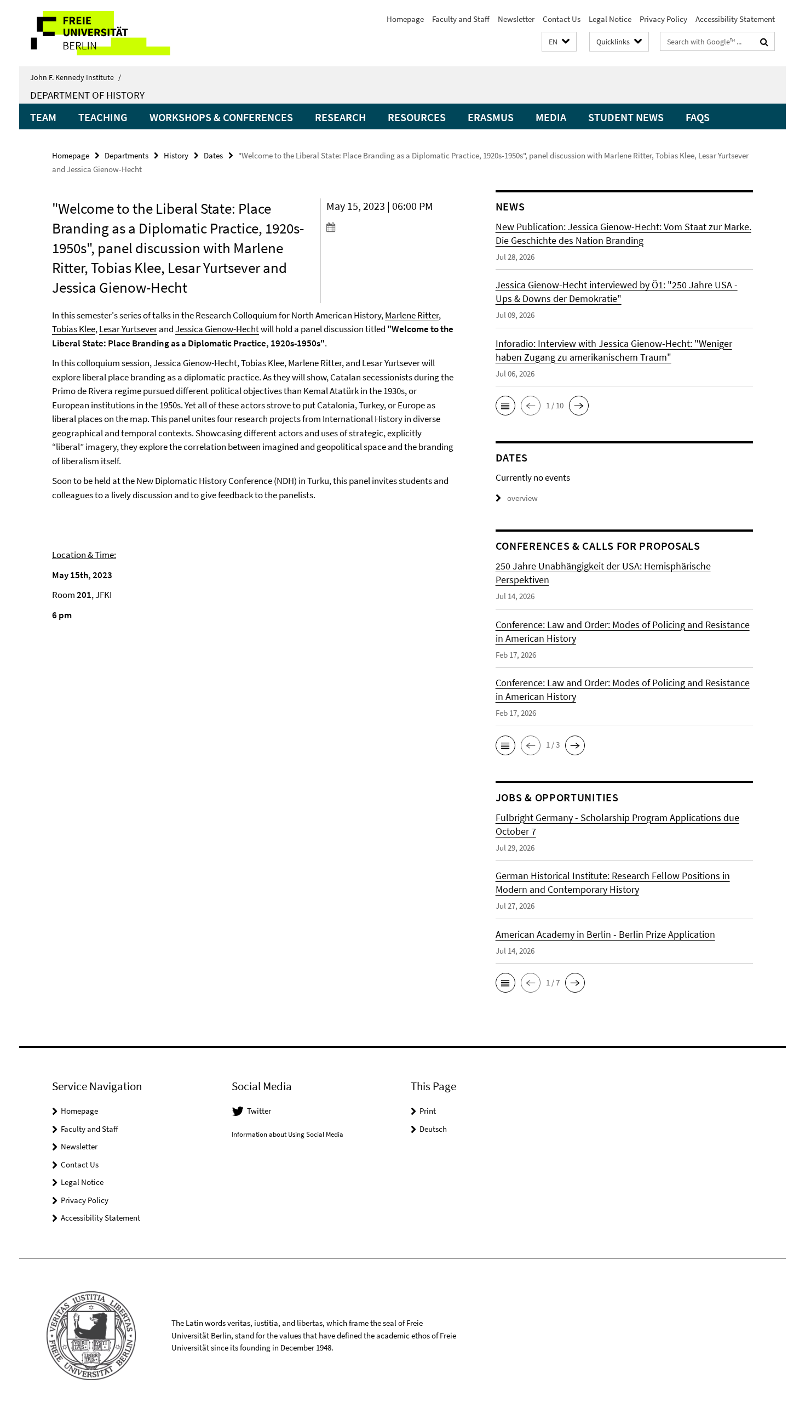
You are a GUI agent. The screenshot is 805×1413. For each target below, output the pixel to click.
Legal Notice (610, 19)
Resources (417, 117)
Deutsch (433, 1129)
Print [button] (427, 1111)
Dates (213, 155)
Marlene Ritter (412, 315)
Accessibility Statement (735, 19)
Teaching (103, 117)
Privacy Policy (663, 19)
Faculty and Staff (461, 19)
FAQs (698, 117)
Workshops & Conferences (221, 117)
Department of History (87, 94)
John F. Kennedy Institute (75, 77)
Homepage (405, 19)
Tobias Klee (73, 329)
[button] (559, 42)
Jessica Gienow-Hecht (217, 329)
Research (340, 117)
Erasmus (491, 117)
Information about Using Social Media (287, 1134)
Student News (626, 117)
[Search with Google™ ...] (764, 41)
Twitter (259, 1111)
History (176, 155)
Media (551, 117)
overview (522, 498)
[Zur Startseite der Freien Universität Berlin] (111, 33)
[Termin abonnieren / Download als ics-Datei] (390, 227)
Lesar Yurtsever (128, 329)
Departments (126, 155)
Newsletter (516, 19)
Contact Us (561, 19)
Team (43, 117)
